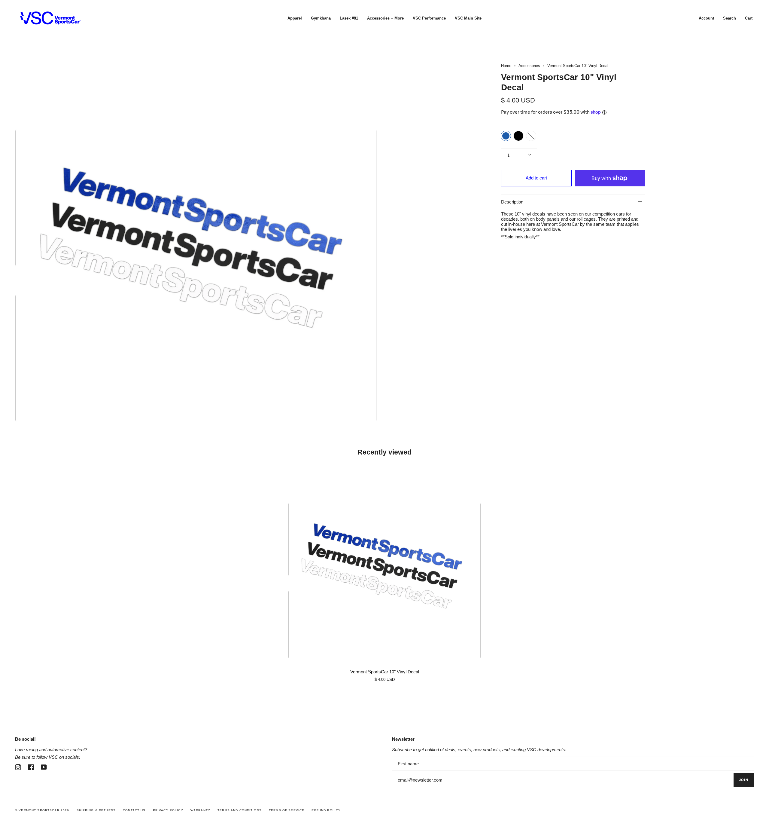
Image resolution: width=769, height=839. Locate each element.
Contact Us (134, 810)
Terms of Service (286, 810)
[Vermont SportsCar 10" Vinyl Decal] (384, 564)
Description (512, 201)
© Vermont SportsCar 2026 (42, 810)
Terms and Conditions (239, 810)
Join (743, 780)
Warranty (200, 810)
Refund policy (326, 810)
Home (506, 65)
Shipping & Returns (96, 810)
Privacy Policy (168, 810)
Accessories (529, 65)
